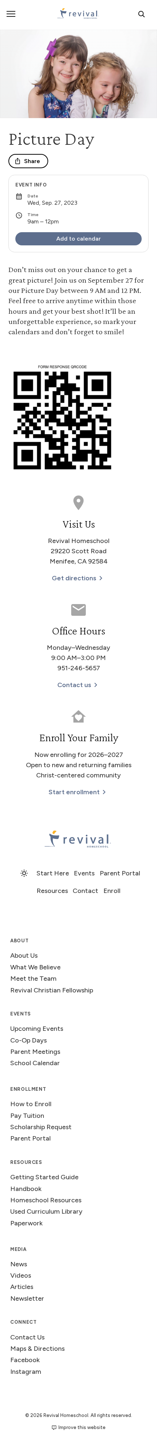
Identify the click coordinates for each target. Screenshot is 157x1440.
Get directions (74, 578)
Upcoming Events (36, 1029)
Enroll (111, 891)
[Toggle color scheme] (24, 873)
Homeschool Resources (45, 1200)
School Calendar (35, 1063)
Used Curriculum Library (46, 1211)
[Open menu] (11, 14)
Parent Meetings (35, 1052)
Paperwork (26, 1223)
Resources (52, 891)
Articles (21, 1287)
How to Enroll (30, 1104)
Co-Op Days (28, 1040)
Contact (85, 891)
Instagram (25, 1372)
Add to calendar (78, 238)
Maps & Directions (37, 1349)
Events (84, 873)
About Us (24, 955)
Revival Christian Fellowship (51, 990)
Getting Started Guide (44, 1177)
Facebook (25, 1360)
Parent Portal (120, 873)
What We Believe (35, 967)
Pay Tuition (27, 1116)
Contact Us (27, 1337)
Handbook (26, 1189)
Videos (20, 1275)
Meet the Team (33, 979)
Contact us (74, 685)
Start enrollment (74, 792)
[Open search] (141, 14)
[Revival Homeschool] (78, 840)
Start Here (53, 873)
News (18, 1264)
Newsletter (27, 1298)
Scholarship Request (41, 1127)
